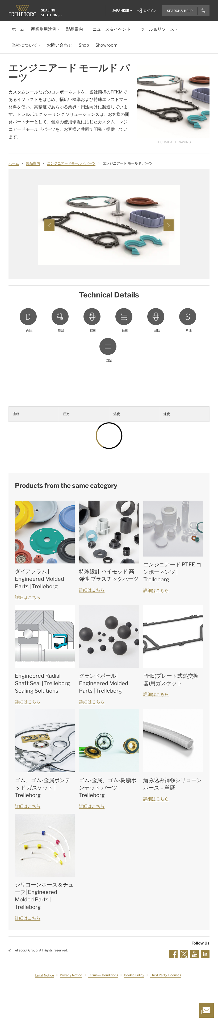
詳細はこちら (27, 597)
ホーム (14, 163)
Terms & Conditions (103, 975)
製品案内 (33, 163)
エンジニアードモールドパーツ (71, 163)
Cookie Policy (134, 975)
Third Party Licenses (165, 975)
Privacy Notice (71, 975)
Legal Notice (44, 975)
